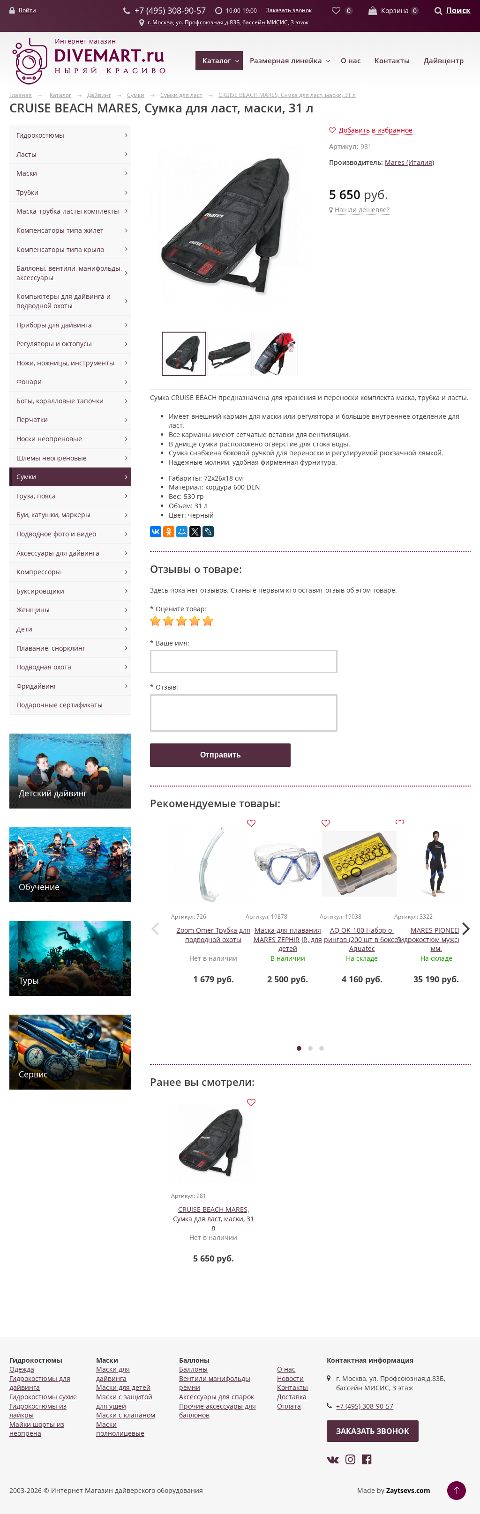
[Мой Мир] (182, 531)
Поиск (458, 10)
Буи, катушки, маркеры (53, 514)
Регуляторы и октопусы (54, 343)
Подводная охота (43, 666)
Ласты (26, 154)
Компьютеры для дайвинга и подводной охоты (63, 301)
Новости (290, 1378)
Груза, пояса (36, 495)
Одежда (21, 1369)
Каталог (216, 60)
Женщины (33, 609)
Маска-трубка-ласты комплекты (67, 211)
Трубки (27, 192)
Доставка (292, 1396)
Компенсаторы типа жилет (60, 230)
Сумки (26, 476)
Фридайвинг (36, 686)
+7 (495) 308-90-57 (364, 1406)
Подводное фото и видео (56, 533)
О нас (350, 60)
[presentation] (155, 928)
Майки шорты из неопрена (36, 1429)
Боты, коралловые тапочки (60, 400)
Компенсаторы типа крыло (60, 249)
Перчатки (32, 419)
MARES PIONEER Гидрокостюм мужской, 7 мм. (436, 939)
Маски (26, 173)
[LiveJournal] (208, 531)
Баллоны (193, 1369)
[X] (195, 531)
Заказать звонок (289, 10)
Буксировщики (40, 590)
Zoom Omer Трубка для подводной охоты (213, 935)
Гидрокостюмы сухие (43, 1396)
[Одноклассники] (168, 531)
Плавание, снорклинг (50, 648)
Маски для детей (123, 1387)
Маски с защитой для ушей (124, 1401)
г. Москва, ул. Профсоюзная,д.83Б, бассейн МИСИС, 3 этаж (228, 22)
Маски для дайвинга (113, 1374)
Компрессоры (38, 571)
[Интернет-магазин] (89, 85)
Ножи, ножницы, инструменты (65, 362)
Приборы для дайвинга (54, 324)
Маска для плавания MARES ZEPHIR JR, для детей (288, 939)
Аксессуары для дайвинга (57, 553)
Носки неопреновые (49, 438)
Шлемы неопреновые (51, 457)
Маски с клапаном (125, 1414)
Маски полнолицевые (120, 1429)
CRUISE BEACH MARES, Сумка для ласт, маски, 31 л (213, 1218)
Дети (24, 628)
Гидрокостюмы (40, 135)
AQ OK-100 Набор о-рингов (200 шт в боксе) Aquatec (362, 939)
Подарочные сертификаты (59, 704)
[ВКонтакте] (155, 531)
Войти (27, 10)
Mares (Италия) (409, 162)
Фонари (29, 381)
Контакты (392, 60)
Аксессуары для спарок (216, 1396)
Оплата (289, 1406)
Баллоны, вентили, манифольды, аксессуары (69, 273)
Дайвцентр (444, 60)
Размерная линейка (286, 60)
